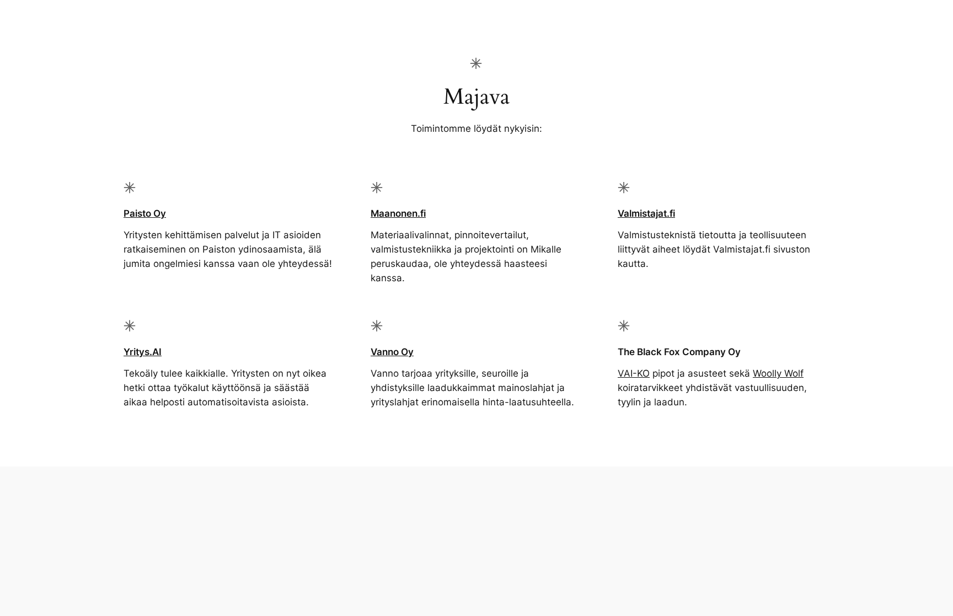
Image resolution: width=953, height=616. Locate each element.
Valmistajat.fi (646, 213)
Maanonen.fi (398, 213)
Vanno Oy (392, 351)
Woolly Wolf (778, 373)
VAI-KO (634, 373)
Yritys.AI (143, 351)
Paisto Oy (145, 213)
